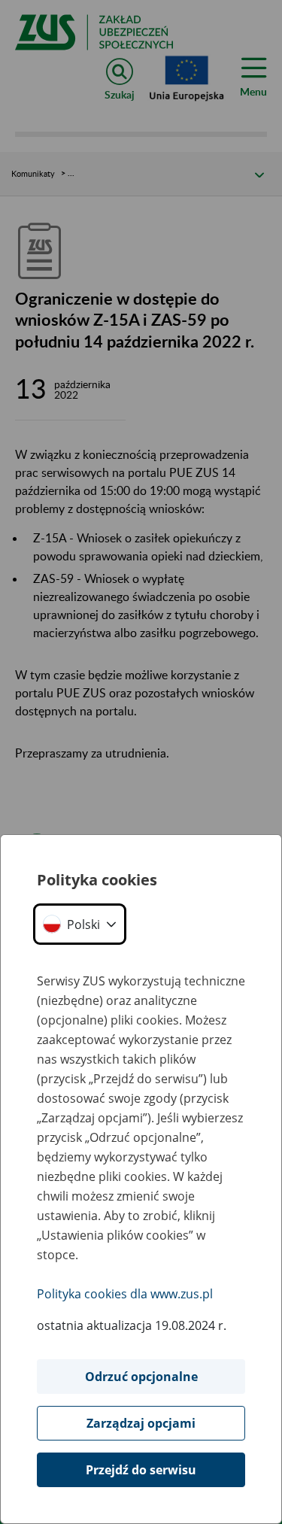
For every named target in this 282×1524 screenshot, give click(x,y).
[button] (80, 924)
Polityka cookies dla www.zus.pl (125, 1294)
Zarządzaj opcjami (141, 1423)
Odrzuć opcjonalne (141, 1376)
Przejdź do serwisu (141, 1470)
